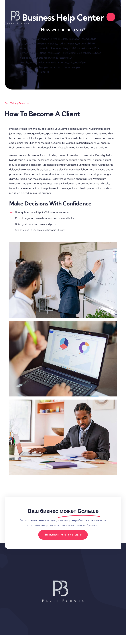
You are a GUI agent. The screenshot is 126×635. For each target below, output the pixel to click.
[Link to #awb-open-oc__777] (110, 17)
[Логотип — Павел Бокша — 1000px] (17, 4)
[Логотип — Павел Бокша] (63, 568)
